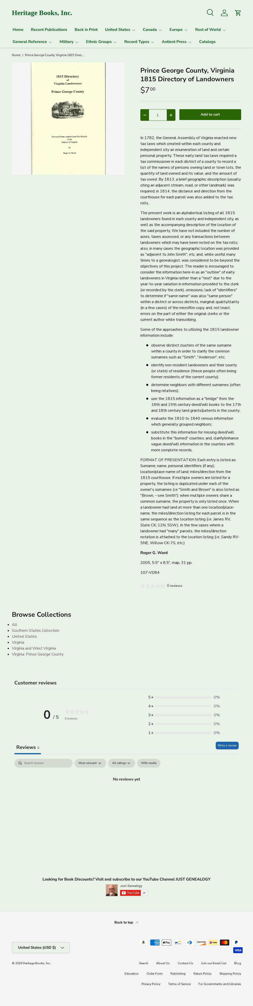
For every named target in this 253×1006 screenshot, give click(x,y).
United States (24, 636)
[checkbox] (148, 763)
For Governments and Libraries (219, 984)
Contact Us (185, 963)
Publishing (178, 974)
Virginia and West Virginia (34, 648)
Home (18, 29)
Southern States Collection (35, 630)
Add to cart (210, 114)
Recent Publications (49, 29)
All (14, 624)
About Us (163, 963)
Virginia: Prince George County (37, 654)
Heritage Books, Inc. (37, 963)
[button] (184, 697)
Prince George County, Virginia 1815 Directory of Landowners (54, 55)
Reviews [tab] (27, 747)
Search (143, 963)
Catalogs (207, 41)
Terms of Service (179, 984)
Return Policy (202, 974)
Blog (237, 963)
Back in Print (86, 29)
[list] (68, 118)
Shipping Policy (230, 974)
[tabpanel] (126, 796)
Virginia (18, 642)
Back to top (124, 922)
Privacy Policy (151, 984)
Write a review (227, 745)
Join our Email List (213, 963)
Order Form (155, 974)
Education (132, 974)
